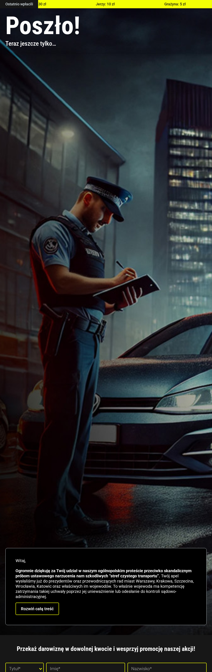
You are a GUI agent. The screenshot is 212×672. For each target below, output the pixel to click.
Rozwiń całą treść (37, 608)
